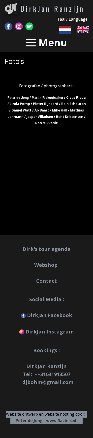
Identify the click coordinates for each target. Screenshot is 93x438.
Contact (46, 280)
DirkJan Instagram (49, 331)
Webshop (46, 265)
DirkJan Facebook (49, 315)
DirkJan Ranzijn (52, 8)
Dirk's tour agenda (47, 249)
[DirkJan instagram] (19, 26)
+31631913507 (53, 374)
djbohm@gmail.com (47, 382)
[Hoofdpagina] (11, 8)
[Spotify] (29, 26)
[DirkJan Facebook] (8, 26)
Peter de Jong (18, 98)
